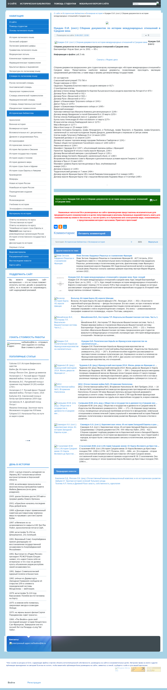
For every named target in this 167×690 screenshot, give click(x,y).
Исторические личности (20, 145)
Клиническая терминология (22, 58)
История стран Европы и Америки (25, 170)
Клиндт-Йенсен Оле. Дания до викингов (27, 373)
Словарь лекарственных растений (25, 104)
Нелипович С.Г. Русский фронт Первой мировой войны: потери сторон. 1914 (27, 377)
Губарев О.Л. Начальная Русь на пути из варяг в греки (26, 415)
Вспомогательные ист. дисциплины (25, 132)
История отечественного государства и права (27, 238)
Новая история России (19, 183)
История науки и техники (20, 158)
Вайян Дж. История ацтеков (22, 369)
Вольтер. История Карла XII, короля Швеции (92, 298)
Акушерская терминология (21, 91)
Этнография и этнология (20, 209)
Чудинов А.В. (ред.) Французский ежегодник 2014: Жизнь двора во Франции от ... (118, 365)
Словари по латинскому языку (23, 76)
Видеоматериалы (17, 252)
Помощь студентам (18, 26)
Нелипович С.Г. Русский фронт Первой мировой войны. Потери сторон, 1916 (27, 391)
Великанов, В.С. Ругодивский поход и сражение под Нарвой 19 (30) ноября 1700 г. (26, 384)
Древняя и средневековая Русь (23, 137)
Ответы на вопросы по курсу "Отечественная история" (22, 221)
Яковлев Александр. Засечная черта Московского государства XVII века (26, 409)
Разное (12, 196)
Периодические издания (20, 192)
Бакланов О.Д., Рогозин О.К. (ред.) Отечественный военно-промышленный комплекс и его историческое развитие (108, 478)
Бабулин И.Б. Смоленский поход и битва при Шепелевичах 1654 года (25, 397)
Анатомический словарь (20, 87)
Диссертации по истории (20, 243)
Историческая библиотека (75, 242)
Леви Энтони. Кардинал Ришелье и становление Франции (104, 256)
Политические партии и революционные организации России (26, 232)
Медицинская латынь (19, 54)
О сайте (13, 22)
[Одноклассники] (60, 227)
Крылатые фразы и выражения (23, 67)
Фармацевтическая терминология (25, 63)
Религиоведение (17, 200)
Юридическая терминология (22, 108)
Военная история (17, 124)
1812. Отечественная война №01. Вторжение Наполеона (105, 384)
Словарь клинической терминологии (26, 96)
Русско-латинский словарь (21, 83)
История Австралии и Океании (23, 149)
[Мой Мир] (65, 227)
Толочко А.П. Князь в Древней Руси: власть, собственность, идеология (87, 483)
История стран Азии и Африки (23, 166)
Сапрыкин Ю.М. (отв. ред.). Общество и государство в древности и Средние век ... (117, 403)
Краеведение (15, 175)
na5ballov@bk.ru (38, 643)
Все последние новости (20, 261)
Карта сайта (15, 265)
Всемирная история (96, 242)
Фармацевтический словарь (22, 100)
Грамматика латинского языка (23, 50)
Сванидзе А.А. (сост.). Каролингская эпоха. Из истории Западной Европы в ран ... (119, 424)
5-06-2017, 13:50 (82, 35)
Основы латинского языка (21, 30)
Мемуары (13, 179)
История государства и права (23, 154)
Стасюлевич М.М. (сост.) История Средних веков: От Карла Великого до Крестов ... (119, 446)
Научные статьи (16, 247)
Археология (14, 120)
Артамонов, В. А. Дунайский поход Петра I (25, 403)
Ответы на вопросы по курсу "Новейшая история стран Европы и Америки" (26, 227)
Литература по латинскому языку (24, 71)
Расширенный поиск (18, 256)
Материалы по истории (20, 213)
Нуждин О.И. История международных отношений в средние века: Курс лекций (106, 277)
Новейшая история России (21, 187)
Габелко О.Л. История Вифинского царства (25, 364)
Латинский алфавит (18, 42)
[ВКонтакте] (56, 227)
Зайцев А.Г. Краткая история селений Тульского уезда (80, 481)
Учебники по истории (19, 204)
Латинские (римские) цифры (22, 46)
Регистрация (34, 682)
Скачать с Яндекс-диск (107, 60)
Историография (16, 141)
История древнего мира (20, 162)
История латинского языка (21, 37)
